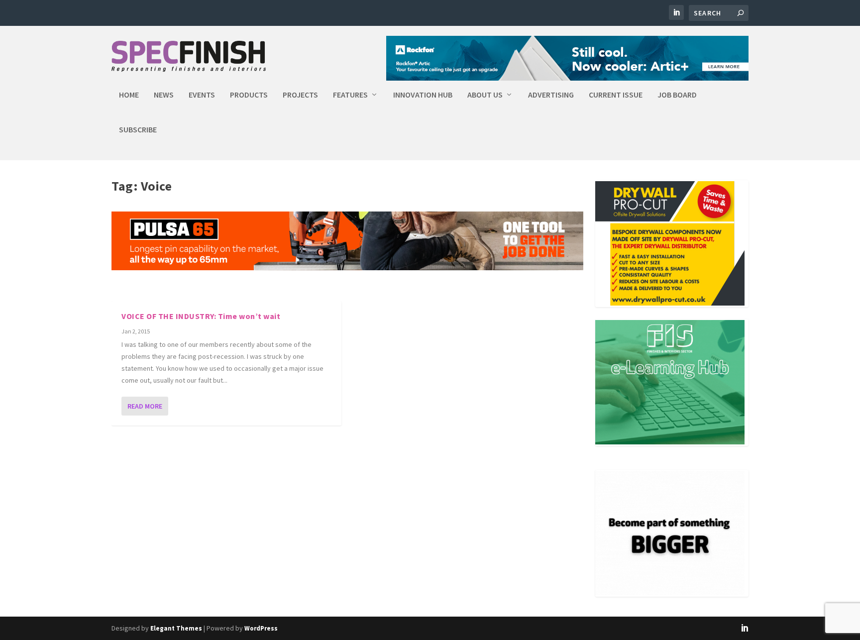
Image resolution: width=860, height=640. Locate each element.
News (164, 95)
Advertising (551, 95)
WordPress (261, 628)
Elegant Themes (176, 628)
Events (202, 95)
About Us (485, 95)
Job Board (677, 95)
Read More (144, 406)
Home (129, 95)
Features (350, 95)
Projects (300, 95)
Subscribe (138, 129)
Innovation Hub (422, 95)
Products (249, 95)
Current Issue (616, 95)
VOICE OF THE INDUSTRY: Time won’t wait (200, 316)
